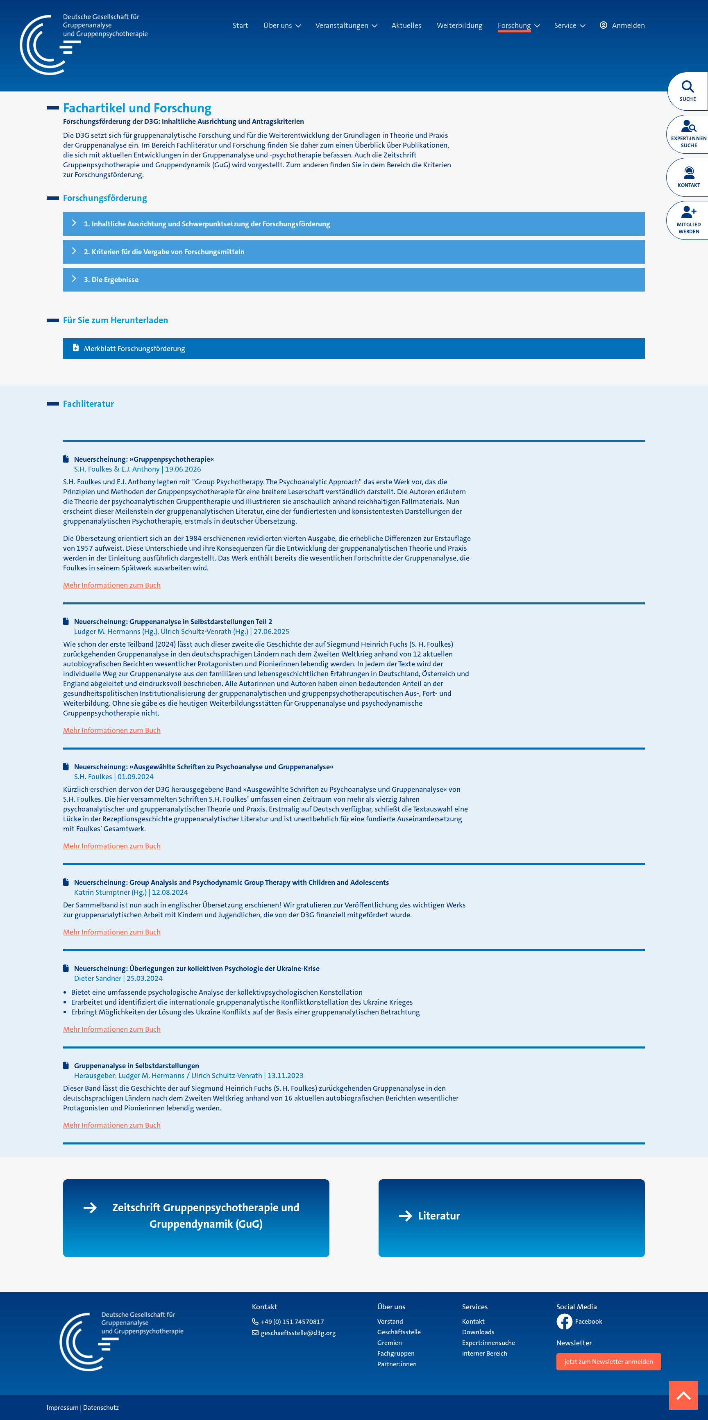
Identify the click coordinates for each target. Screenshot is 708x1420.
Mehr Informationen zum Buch (112, 585)
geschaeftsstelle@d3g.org (298, 1333)
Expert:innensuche (488, 1342)
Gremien (389, 1342)
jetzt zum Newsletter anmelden (609, 1361)
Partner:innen (397, 1364)
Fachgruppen (396, 1353)
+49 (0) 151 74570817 (292, 1321)
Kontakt (473, 1321)
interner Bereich (484, 1353)
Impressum (63, 1407)
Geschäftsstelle (399, 1332)
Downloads (478, 1332)
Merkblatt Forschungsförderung (134, 348)
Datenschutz (101, 1407)
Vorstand (390, 1321)
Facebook (588, 1321)
